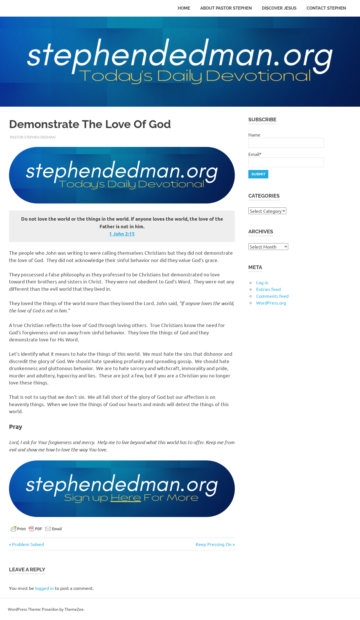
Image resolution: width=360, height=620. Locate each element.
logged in (44, 588)
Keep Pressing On (213, 544)
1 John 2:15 (122, 234)
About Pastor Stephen (226, 8)
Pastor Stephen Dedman (32, 137)
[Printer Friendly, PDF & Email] (36, 528)
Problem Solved (28, 544)
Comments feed (272, 296)
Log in (262, 282)
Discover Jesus (279, 8)
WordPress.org (271, 302)
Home (184, 8)
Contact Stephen (326, 8)
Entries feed (268, 289)
